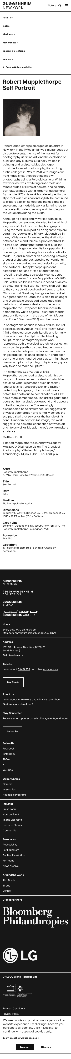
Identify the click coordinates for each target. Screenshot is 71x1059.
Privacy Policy (11, 1013)
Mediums (10, 34)
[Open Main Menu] (66, 6)
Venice (7, 890)
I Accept (24, 1047)
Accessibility (10, 844)
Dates (8, 26)
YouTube (8, 770)
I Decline (46, 1047)
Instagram (9, 754)
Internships (9, 789)
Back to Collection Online (19, 67)
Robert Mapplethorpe (17, 146)
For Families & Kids (14, 855)
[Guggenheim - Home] (17, 5)
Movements (11, 42)
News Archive (11, 866)
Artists (9, 17)
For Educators (11, 850)
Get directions (11, 655)
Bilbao (6, 885)
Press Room (10, 809)
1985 (5, 494)
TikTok (6, 759)
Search (60, 6)
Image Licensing (12, 819)
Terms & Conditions (14, 1008)
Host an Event (11, 814)
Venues (9, 59)
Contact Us (9, 830)
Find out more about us (17, 704)
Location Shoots (12, 825)
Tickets (52, 5)
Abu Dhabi (9, 880)
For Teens (8, 860)
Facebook (8, 748)
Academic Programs (15, 794)
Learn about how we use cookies (20, 1038)
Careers (7, 784)
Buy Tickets (13, 682)
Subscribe (12, 731)
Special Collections (16, 51)
